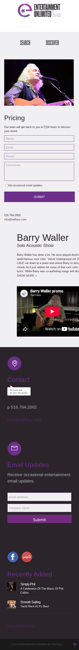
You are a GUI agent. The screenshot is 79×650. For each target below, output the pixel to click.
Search (25, 43)
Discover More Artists (20, 626)
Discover (52, 43)
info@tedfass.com (15, 219)
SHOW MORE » (27, 275)
